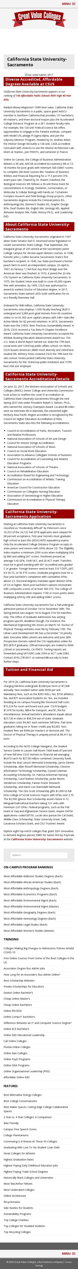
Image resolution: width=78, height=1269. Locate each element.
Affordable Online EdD (17, 1077)
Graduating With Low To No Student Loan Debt (32, 1147)
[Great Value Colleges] (39, 18)
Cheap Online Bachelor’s (18, 1005)
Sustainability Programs (17, 1214)
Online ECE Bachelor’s (16, 1029)
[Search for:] (39, 855)
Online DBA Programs (17, 1065)
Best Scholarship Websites (19, 980)
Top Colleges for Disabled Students (24, 1226)
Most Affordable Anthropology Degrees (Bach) (31, 888)
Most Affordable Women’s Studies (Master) (29, 930)
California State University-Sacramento (37, 839)
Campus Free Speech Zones (20, 1129)
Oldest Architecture (15, 1195)
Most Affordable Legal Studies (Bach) (25, 924)
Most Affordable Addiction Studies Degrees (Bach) (33, 876)
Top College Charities (16, 1220)
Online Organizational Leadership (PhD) (27, 1071)
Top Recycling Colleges (17, 1232)
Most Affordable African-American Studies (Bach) (32, 882)
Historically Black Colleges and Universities (28, 1177)
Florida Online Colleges (17, 1047)
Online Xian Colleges (15, 1053)
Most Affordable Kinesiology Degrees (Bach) (30, 918)
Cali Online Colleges (15, 1041)
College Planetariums (16, 1135)
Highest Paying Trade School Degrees (26, 1171)
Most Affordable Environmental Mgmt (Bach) (30, 900)
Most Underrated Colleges (19, 1189)
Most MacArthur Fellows (18, 1183)
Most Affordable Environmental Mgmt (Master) (31, 906)
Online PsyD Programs (17, 1059)
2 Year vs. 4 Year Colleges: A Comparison (28, 1117)
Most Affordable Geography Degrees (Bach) (29, 912)
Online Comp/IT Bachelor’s (19, 1016)
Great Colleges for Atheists (19, 1153)
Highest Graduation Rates (19, 1159)
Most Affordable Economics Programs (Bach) (30, 894)
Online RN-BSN (13, 1010)
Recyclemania (12, 1202)
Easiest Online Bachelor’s (18, 992)
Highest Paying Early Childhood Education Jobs (31, 1165)
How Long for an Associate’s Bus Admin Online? (32, 974)
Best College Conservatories (20, 1101)
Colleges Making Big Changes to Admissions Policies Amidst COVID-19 (39, 950)
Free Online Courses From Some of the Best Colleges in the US (39, 960)
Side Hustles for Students (18, 1208)
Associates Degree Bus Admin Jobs (24, 968)
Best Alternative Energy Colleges (23, 1095)
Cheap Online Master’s (17, 998)
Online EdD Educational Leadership (24, 1035)
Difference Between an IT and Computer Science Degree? (37, 1023)
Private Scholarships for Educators (24, 986)
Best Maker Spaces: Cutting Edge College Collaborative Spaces (36, 1109)
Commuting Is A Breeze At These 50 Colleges (30, 1141)
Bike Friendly (11, 1123)
